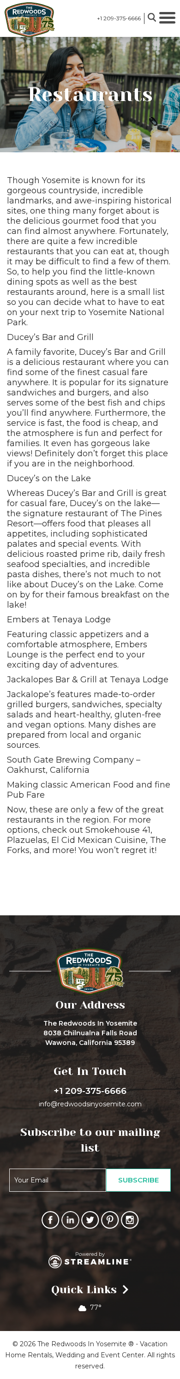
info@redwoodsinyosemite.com (90, 1104)
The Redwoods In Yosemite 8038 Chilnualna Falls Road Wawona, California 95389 (90, 1033)
